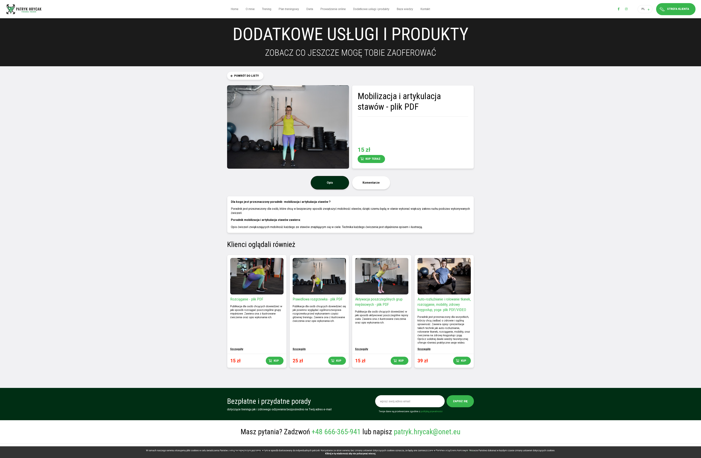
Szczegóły (236, 349)
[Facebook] (619, 9)
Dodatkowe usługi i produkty (371, 9)
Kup (276, 360)
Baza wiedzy (405, 9)
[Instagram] (626, 9)
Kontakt (425, 9)
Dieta (309, 9)
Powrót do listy (246, 75)
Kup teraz (372, 158)
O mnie (250, 9)
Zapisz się (460, 401)
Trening (266, 9)
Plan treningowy (289, 9)
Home (234, 9)
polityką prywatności (432, 411)
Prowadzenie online (333, 9)
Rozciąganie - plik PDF (246, 299)
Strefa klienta (678, 9)
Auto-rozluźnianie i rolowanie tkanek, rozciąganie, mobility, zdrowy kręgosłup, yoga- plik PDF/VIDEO (444, 304)
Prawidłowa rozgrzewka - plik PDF (317, 299)
